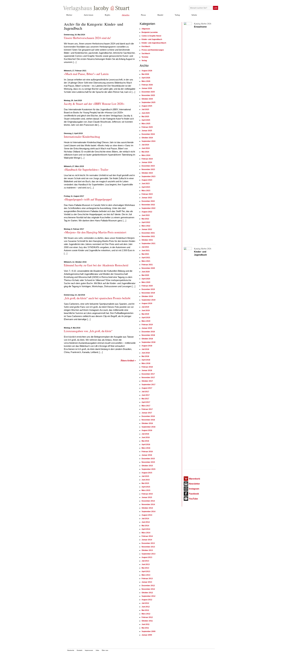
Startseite (70, 650)
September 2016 (148, 427)
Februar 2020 (147, 286)
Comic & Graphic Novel (151, 36)
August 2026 (147, 71)
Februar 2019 (147, 325)
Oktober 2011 (147, 621)
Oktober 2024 (147, 138)
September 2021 (148, 243)
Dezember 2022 (148, 201)
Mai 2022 (145, 219)
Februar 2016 (147, 452)
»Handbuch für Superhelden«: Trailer (86, 169)
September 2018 (148, 342)
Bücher (69, 15)
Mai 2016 (145, 441)
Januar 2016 (147, 455)
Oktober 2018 (147, 339)
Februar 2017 (147, 409)
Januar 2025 (147, 131)
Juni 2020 (146, 272)
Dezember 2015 (148, 459)
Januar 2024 (147, 162)
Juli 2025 (145, 109)
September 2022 (148, 208)
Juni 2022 (146, 215)
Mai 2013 (145, 568)
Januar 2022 (147, 229)
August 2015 (147, 473)
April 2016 (146, 444)
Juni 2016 (146, 437)
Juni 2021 (146, 251)
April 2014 (146, 529)
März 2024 (146, 155)
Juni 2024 (146, 148)
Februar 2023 (147, 194)
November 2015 (148, 462)
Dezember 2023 (148, 166)
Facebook (194, 493)
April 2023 (146, 187)
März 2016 (146, 448)
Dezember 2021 (148, 233)
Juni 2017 (146, 395)
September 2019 (148, 300)
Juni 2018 (146, 353)
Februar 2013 (147, 579)
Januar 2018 (147, 370)
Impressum (89, 650)
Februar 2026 (147, 85)
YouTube (193, 498)
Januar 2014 (147, 540)
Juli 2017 (145, 392)
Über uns (105, 650)
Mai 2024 (145, 152)
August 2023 (147, 180)
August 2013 (147, 557)
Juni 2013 (146, 564)
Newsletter (194, 483)
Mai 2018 (145, 356)
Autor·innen (88, 15)
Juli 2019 (145, 307)
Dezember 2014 (148, 501)
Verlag (177, 15)
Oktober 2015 (147, 466)
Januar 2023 (147, 198)
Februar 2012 (147, 617)
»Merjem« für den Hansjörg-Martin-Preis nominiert (95, 232)
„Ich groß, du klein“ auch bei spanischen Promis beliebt (97, 298)
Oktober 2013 (147, 550)
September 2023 (148, 176)
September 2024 (148, 141)
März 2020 (146, 282)
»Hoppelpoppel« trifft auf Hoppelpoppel (88, 199)
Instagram (194, 488)
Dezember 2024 (148, 134)
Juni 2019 (146, 310)
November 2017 (148, 377)
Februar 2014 (147, 536)
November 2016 (148, 420)
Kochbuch (146, 46)
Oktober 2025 (147, 99)
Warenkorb (194, 478)
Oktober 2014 (147, 508)
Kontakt (79, 650)
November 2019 (148, 293)
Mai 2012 (145, 610)
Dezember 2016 (148, 416)
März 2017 (146, 406)
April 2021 (146, 258)
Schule (194, 15)
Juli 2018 (145, 349)
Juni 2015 (146, 480)
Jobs (97, 650)
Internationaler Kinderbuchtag (82, 137)
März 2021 (146, 261)
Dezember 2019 (148, 289)
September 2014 (148, 511)
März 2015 (146, 490)
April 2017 (146, 402)
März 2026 (146, 81)
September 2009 (148, 631)
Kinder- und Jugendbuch (152, 39)
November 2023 (148, 169)
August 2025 (147, 106)
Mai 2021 (145, 254)
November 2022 (148, 205)
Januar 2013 (147, 582)
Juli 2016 (145, 434)
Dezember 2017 (148, 374)
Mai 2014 (145, 526)
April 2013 (146, 571)
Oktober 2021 (147, 240)
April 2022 (146, 222)
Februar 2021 (147, 265)
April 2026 (146, 78)
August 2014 (147, 515)
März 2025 (146, 124)
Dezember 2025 (148, 92)
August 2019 (147, 303)
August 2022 (147, 212)
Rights (107, 15)
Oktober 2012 (147, 593)
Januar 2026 (147, 88)
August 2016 (147, 430)
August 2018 (147, 346)
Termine (145, 57)
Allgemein (146, 29)
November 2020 (148, 268)
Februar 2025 (147, 127)
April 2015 (146, 487)
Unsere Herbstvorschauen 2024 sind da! (87, 38)
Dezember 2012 (148, 586)
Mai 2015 (145, 483)
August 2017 (147, 388)
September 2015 (148, 469)
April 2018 (146, 360)
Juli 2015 (145, 476)
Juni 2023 (146, 184)
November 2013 (148, 547)
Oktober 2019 (147, 296)
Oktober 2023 (147, 173)
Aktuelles (125, 15)
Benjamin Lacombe (150, 32)
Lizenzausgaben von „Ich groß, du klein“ (88, 331)
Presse (143, 15)
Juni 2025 (146, 113)
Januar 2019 (147, 328)
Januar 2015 (147, 497)
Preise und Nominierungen (153, 50)
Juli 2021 (145, 247)
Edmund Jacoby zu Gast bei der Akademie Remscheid (96, 265)
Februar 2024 (147, 159)
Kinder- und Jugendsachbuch (154, 43)
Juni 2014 (146, 522)
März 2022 (146, 226)
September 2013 (148, 554)
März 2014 (146, 533)
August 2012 (147, 600)
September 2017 (148, 385)
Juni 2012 (146, 607)
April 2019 (146, 318)
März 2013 (146, 575)
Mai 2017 (145, 399)
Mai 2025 (145, 117)
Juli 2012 (145, 603)
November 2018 (148, 335)
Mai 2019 (145, 314)
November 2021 (148, 236)
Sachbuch (146, 53)
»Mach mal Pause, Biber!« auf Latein (86, 74)
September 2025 (148, 102)
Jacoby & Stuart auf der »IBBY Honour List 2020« (94, 104)
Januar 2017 (147, 413)
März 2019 (146, 321)
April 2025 (146, 120)
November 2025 (148, 95)
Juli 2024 (145, 145)
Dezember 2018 (148, 332)
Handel (160, 15)
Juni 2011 (146, 624)
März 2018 (146, 363)
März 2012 (146, 614)
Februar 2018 (147, 367)
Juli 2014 (145, 519)
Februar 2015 (147, 494)
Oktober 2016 (147, 423)
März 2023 (146, 191)
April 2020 (146, 279)
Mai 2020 (145, 275)
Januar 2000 (147, 635)
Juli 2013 (145, 561)
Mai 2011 (145, 628)
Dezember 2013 (148, 543)
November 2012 (148, 589)
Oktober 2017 (147, 381)
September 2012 (148, 596)
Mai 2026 (145, 74)
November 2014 (148, 504)
